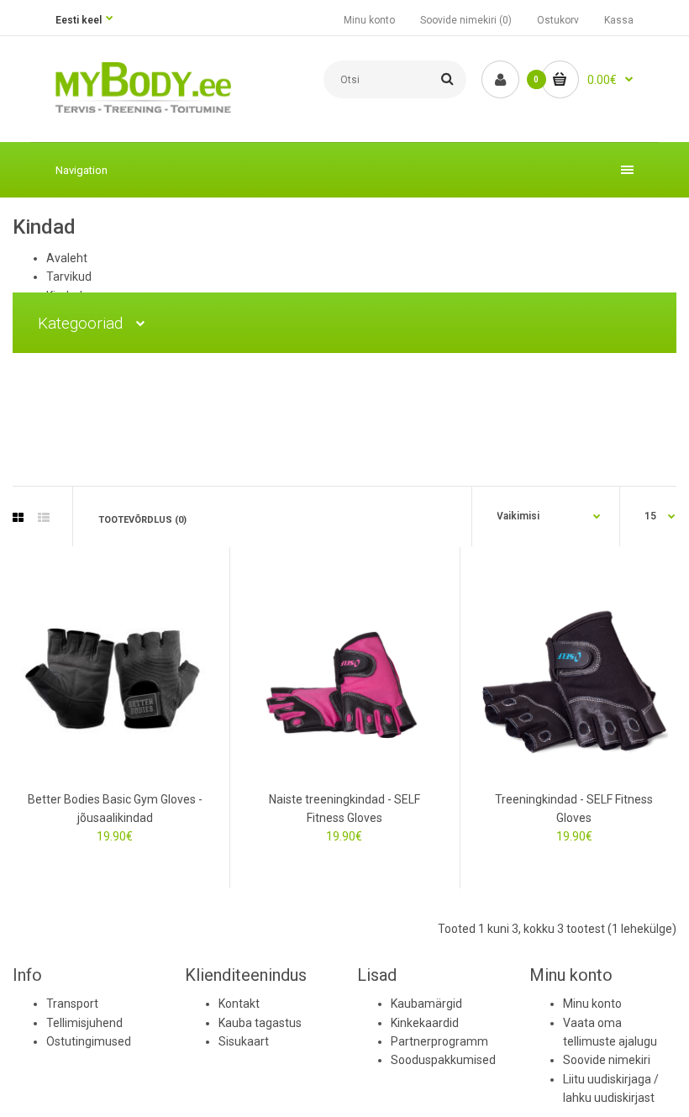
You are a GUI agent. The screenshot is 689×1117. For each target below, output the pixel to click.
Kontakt (239, 1003)
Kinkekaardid (425, 1023)
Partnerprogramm (439, 1041)
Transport (72, 1003)
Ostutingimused (88, 1041)
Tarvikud (69, 276)
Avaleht (66, 258)
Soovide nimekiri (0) (466, 20)
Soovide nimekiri (606, 1060)
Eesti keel (78, 20)
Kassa (619, 20)
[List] (44, 517)
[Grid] (18, 517)
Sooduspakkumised (443, 1060)
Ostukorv (558, 20)
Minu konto (369, 20)
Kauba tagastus (260, 1023)
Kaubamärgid (426, 1003)
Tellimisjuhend (84, 1023)
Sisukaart (243, 1041)
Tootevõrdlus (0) (142, 519)
